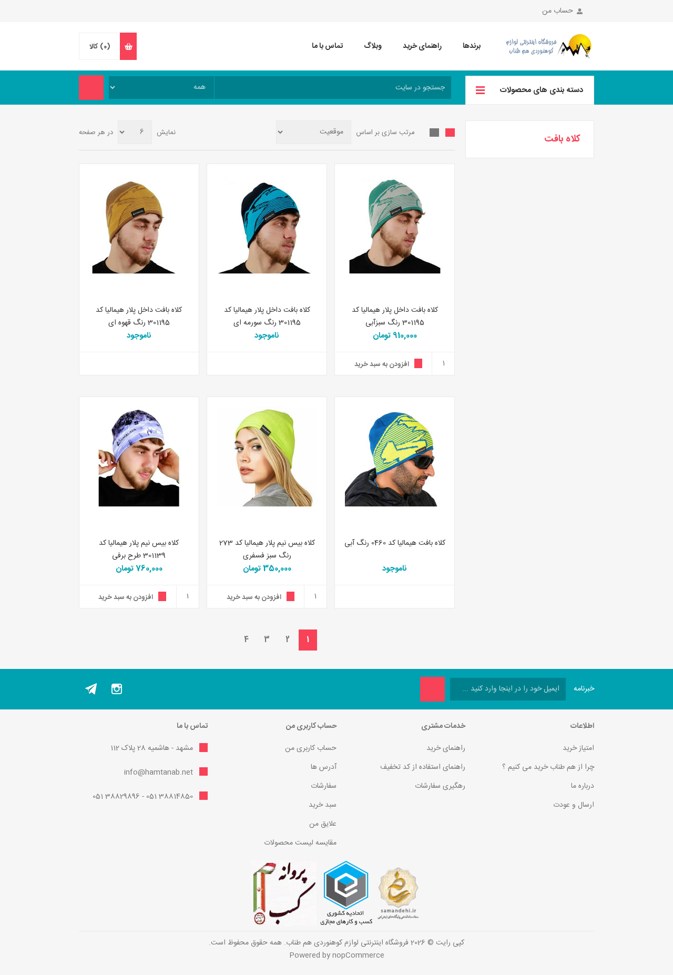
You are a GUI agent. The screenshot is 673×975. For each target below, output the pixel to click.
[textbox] (333, 87)
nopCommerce (358, 955)
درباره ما (582, 786)
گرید (450, 132)
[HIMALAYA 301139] (139, 456)
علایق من (322, 824)
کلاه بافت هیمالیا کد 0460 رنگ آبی (394, 543)
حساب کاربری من (310, 748)
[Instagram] (116, 689)
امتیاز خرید (578, 748)
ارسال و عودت (573, 805)
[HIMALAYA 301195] (394, 223)
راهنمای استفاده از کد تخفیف (422, 767)
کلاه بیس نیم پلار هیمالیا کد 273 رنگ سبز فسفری (267, 549)
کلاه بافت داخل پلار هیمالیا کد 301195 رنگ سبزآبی (395, 316)
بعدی (226, 640)
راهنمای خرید (445, 748)
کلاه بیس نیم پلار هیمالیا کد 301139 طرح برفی (139, 549)
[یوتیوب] (91, 689)
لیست (434, 132)
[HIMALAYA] (394, 456)
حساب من (557, 11)
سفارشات (323, 786)
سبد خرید (322, 805)
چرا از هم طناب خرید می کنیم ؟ (548, 767)
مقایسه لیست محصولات (300, 843)
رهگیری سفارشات (440, 786)
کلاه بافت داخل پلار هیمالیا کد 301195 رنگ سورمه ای (267, 316)
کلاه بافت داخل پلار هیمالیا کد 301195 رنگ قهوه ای (139, 316)
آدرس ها (323, 767)
